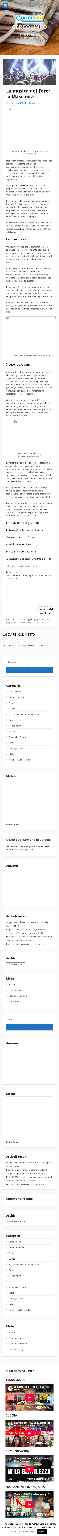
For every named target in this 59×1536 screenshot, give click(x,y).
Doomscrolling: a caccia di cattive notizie (25, 943)
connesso (19, 645)
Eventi (12, 720)
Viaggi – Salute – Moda (19, 759)
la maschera (40, 622)
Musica (36, 103)
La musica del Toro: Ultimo (45, 610)
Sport (11, 742)
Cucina (12, 703)
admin (12, 103)
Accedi (12, 984)
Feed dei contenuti (17, 990)
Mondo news (15, 725)
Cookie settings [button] (26, 1531)
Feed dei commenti (18, 995)
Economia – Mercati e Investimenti (25, 714)
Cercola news (15, 691)
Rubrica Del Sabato (17, 737)
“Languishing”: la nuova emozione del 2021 (26, 933)
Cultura (12, 708)
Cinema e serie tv (17, 697)
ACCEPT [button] (42, 1531)
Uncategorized (16, 748)
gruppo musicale (42, 619)
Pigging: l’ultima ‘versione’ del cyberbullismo (26, 929)
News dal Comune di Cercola (30, 839)
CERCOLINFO (29, 27)
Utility (11, 754)
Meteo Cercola (13, 824)
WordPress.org (16, 1001)
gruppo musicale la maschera (19, 622)
